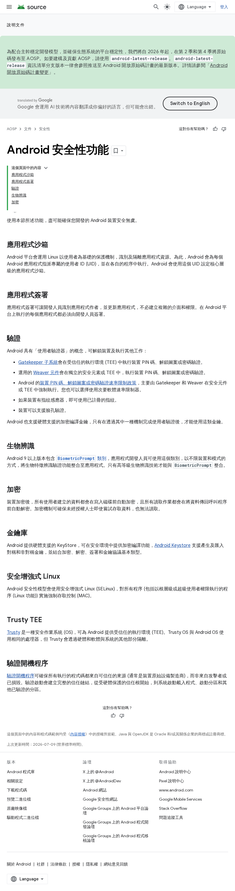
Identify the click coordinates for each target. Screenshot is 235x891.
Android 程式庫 (21, 771)
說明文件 (16, 24)
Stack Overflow (173, 808)
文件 (28, 128)
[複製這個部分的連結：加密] (26, 490)
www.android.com (176, 790)
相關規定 (15, 780)
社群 (41, 864)
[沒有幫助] (224, 129)
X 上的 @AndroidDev (102, 780)
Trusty (13, 632)
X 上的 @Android (98, 771)
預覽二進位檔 (19, 799)
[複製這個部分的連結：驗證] (26, 339)
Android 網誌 (95, 790)
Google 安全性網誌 (100, 799)
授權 (76, 864)
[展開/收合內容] (45, 167)
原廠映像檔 (17, 808)
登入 (224, 6)
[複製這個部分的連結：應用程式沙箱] (54, 245)
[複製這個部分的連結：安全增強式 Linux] (65, 577)
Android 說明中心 (175, 771)
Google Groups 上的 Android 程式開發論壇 (115, 824)
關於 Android (19, 864)
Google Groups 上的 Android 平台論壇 (115, 810)
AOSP (12, 128)
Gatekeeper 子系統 (38, 362)
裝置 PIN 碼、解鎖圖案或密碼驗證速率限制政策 (88, 383)
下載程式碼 (17, 790)
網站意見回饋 (116, 864)
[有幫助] (215, 129)
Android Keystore (172, 545)
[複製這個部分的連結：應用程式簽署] (54, 295)
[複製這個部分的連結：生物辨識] (40, 446)
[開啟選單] (9, 7)
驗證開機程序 (20, 676)
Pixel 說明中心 (171, 780)
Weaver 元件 (46, 373)
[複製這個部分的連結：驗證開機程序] (54, 663)
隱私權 (92, 864)
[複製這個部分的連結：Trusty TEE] (48, 620)
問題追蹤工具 (171, 817)
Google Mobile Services (180, 799)
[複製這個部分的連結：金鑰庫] (33, 533)
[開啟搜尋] (156, 6)
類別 (82, 458)
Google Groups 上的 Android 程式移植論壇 (115, 838)
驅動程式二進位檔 (23, 817)
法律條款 (58, 864)
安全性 (44, 128)
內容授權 (77, 734)
